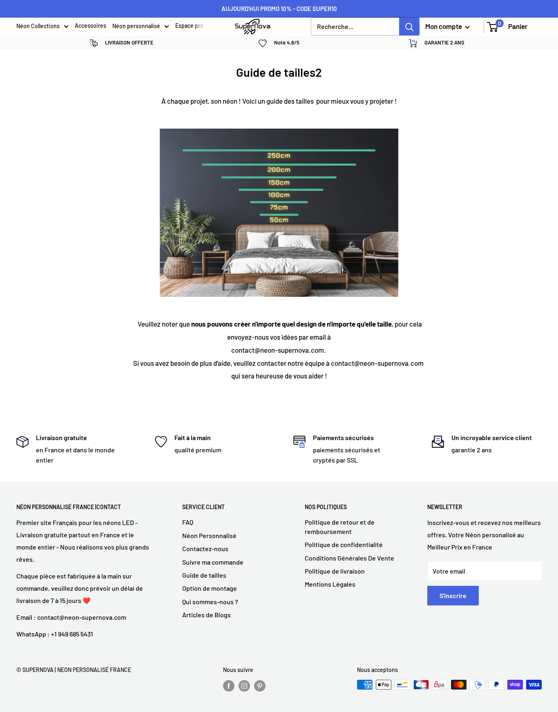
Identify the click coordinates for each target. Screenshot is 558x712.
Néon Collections (38, 26)
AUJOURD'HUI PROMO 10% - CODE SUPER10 (279, 8)
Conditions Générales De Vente (349, 558)
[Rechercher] (409, 27)
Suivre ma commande (212, 562)
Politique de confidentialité (344, 544)
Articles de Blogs (206, 615)
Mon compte (444, 26)
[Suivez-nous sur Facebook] (228, 685)
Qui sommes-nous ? (210, 601)
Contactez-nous (205, 548)
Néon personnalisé (136, 26)
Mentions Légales (330, 584)
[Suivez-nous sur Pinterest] (260, 685)
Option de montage (209, 588)
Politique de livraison (335, 571)
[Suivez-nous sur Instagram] (244, 685)
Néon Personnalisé (209, 535)
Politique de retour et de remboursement (340, 526)
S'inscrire (453, 595)
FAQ (187, 522)
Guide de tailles (204, 575)
